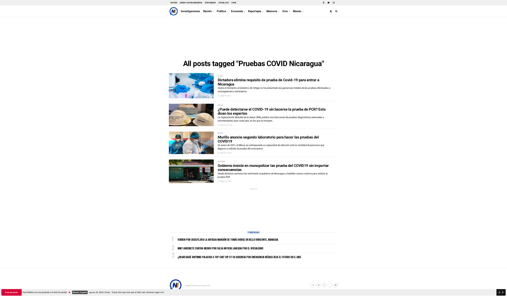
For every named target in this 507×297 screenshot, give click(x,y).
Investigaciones (190, 11)
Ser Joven (173, 2)
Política (221, 11)
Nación (207, 11)
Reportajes (254, 11)
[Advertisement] (253, 38)
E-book (233, 2)
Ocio (285, 11)
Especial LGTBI (224, 2)
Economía (237, 11)
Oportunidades (210, 2)
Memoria (271, 11)
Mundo (297, 11)
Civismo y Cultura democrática (191, 2)
